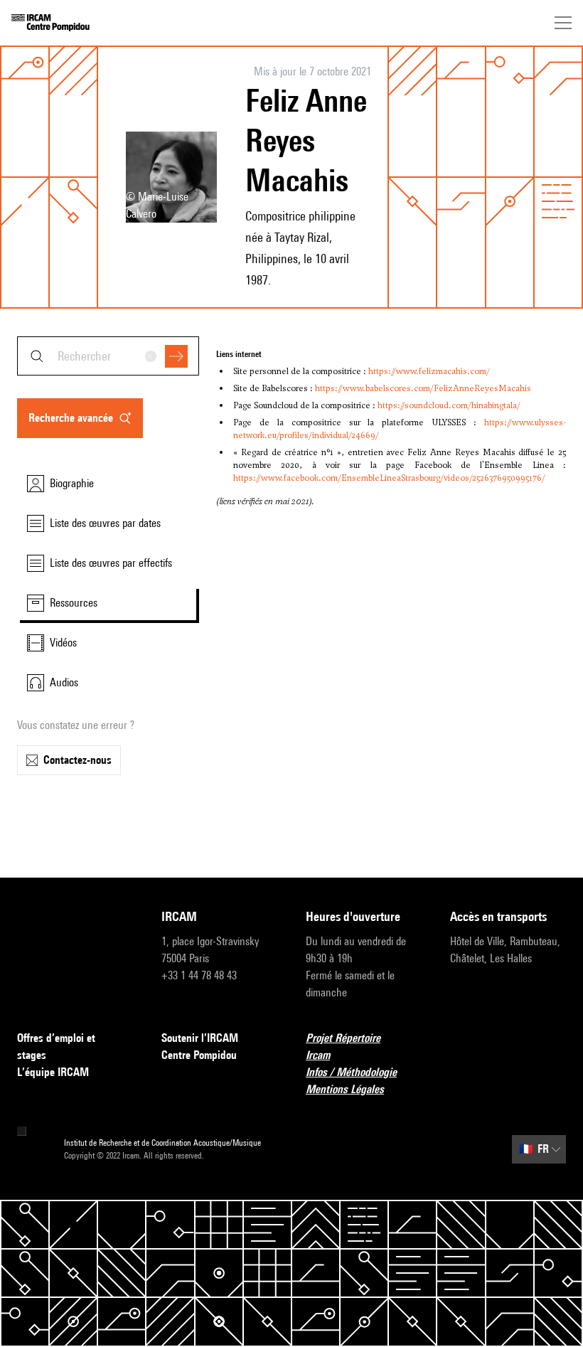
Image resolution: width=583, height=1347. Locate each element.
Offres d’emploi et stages (56, 1046)
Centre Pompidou (199, 1055)
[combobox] (108, 356)
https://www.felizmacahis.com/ (429, 371)
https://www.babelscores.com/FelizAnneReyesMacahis (423, 388)
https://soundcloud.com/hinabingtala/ (449, 405)
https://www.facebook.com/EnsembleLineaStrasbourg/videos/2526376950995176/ (389, 478)
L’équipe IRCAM (53, 1072)
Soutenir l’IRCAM (199, 1038)
